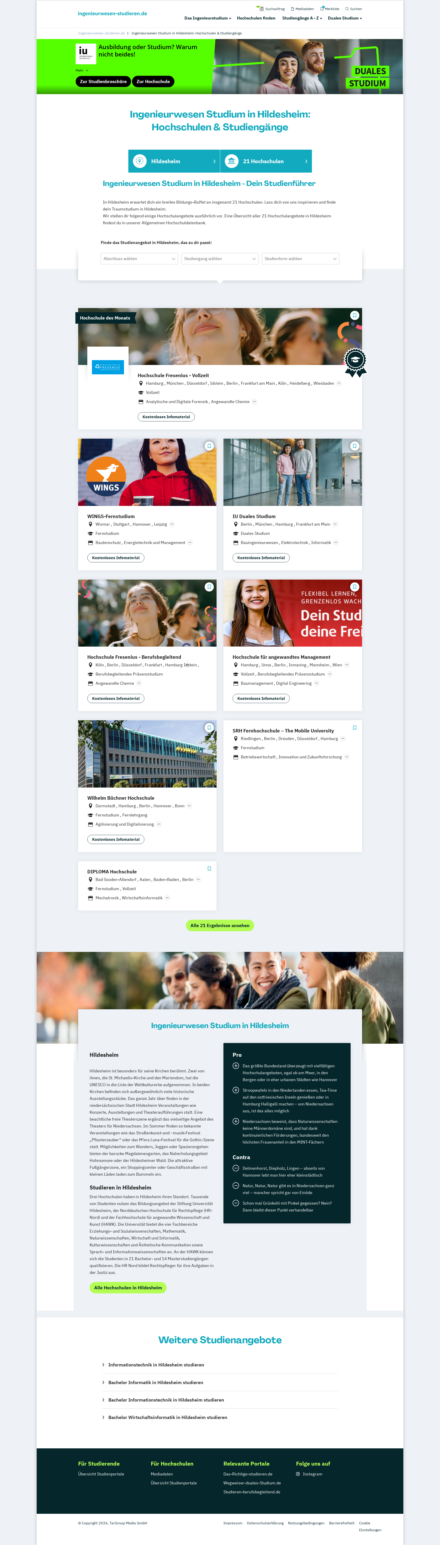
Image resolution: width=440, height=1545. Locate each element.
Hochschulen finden (256, 18)
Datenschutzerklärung (265, 1523)
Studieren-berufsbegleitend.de (251, 1492)
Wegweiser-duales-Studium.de (252, 1483)
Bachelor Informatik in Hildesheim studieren (155, 1382)
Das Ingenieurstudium (206, 18)
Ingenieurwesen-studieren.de (101, 33)
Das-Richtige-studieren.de (247, 1474)
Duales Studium (343, 18)
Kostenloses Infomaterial (166, 416)
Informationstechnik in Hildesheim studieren (156, 1365)
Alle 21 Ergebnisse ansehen (220, 925)
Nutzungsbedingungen (306, 1523)
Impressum (232, 1523)
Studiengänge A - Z (300, 18)
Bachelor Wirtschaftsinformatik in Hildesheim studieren (167, 1417)
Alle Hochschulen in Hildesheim (128, 1287)
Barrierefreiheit (342, 1523)
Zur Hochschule (153, 81)
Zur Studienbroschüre (103, 81)
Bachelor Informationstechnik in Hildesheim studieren (166, 1400)
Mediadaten (162, 1474)
